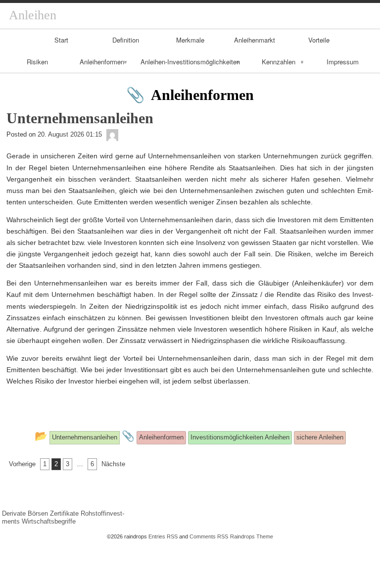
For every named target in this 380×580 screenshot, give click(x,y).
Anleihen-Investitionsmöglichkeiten (190, 61)
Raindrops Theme (251, 536)
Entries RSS (163, 536)
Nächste (113, 464)
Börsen (38, 513)
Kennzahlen (278, 61)
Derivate (14, 513)
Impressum (343, 61)
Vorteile (319, 40)
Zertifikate (64, 513)
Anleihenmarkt (254, 40)
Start (61, 40)
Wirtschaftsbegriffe (49, 521)
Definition (125, 40)
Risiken (37, 61)
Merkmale (190, 40)
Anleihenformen (102, 61)
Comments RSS (209, 536)
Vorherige (22, 464)
